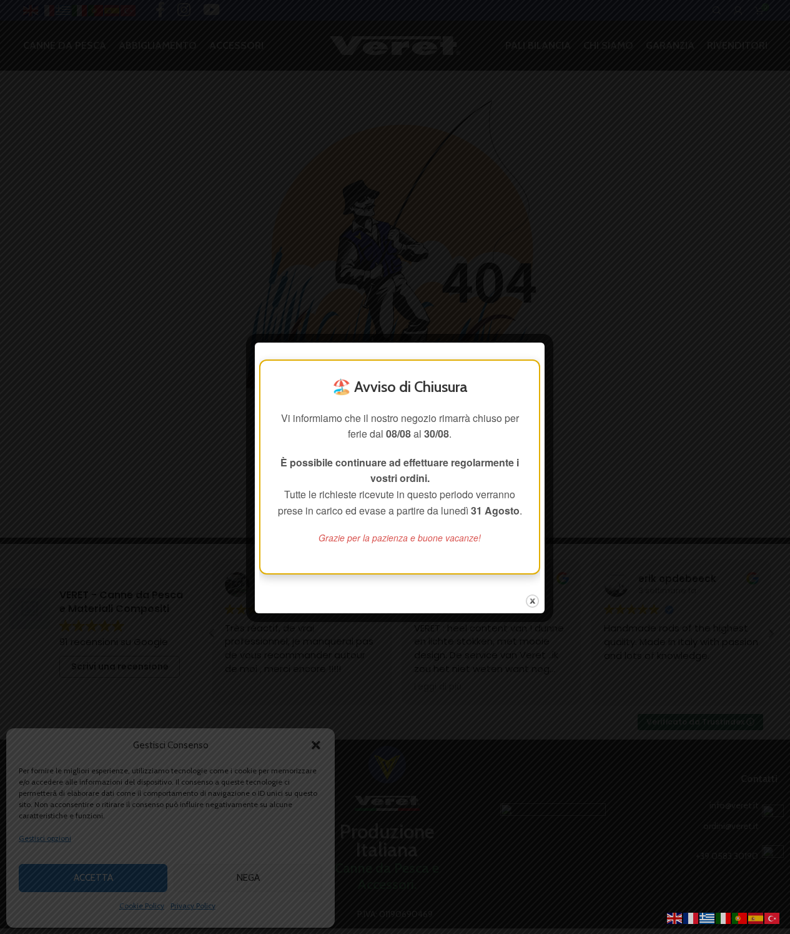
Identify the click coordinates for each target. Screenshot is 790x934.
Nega (248, 877)
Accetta (93, 877)
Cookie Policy (141, 905)
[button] (316, 745)
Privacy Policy (192, 905)
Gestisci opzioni (45, 838)
